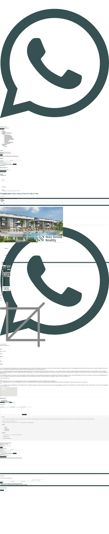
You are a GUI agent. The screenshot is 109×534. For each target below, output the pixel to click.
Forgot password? (8, 457)
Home (3, 189)
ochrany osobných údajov (24, 422)
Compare (1, 490)
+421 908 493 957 (4, 400)
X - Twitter (6, 198)
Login (1, 447)
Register (14, 164)
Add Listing (2, 128)
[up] (0, 472)
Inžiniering (6, 141)
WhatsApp (13, 198)
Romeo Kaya (3, 398)
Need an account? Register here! (6, 156)
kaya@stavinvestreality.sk (5, 401)
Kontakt (3, 145)
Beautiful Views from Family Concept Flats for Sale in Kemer (11, 483)
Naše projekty (4, 144)
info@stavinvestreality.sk (4, 127)
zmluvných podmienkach (30, 422)
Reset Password (3, 456)
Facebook (2, 198)
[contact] (1, 472)
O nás (6, 146)
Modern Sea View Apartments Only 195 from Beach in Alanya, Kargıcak (14, 484)
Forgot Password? (15, 156)
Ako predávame (7, 143)
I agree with (7, 164)
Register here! (2, 457)
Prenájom (4, 131)
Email (16, 198)
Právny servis (7, 140)
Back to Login (2, 165)
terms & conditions (9, 164)
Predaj (3, 130)
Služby (3, 133)
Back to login (14, 457)
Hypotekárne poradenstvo (9, 139)
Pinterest (9, 198)
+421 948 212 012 (3, 126)
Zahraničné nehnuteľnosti (6, 132)
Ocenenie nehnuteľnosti (9, 142)
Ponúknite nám (7, 134)
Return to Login (3, 172)
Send (1, 482)
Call (5, 402)
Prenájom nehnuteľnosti (9, 138)
